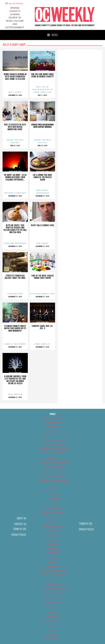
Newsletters (52, 567)
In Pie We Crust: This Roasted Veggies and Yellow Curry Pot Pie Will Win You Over (15, 229)
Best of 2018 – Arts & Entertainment (54, 435)
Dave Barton (15, 394)
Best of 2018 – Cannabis (54, 440)
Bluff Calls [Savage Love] (42, 225)
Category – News (52, 535)
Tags (54, 503)
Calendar (52, 485)
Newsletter (52, 562)
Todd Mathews (15, 293)
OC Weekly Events (52, 603)
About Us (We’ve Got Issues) (52, 418)
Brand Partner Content (15, 141)
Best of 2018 (52, 431)
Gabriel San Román (15, 344)
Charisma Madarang (15, 243)
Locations (54, 494)
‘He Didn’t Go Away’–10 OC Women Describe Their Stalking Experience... (15, 177)
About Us (21, 518)
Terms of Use (19, 529)
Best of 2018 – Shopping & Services (54, 449)
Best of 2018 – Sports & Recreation (54, 453)
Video (52, 634)
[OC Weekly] (14, 3)
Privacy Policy (18, 535)
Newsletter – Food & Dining (54, 588)
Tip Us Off (52, 630)
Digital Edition (52, 549)
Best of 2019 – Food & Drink (54, 471)
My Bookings (54, 498)
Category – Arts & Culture (52, 512)
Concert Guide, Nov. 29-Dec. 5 (42, 327)
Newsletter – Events (54, 579)
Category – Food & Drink (52, 526)
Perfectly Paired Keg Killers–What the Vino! (15, 277)
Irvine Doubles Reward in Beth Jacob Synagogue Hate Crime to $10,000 (15, 76)
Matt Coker (15, 92)
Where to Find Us (52, 639)
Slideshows (52, 612)
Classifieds (52, 540)
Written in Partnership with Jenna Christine (42, 89)
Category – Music (52, 531)
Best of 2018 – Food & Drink (54, 444)
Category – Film (52, 521)
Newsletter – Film (54, 584)
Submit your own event (52, 621)
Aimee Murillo (42, 344)
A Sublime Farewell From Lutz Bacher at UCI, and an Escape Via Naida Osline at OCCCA (15, 380)
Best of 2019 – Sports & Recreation (54, 480)
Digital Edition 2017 (54, 552)
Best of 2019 (52, 458)
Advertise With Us (52, 422)
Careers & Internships (52, 508)
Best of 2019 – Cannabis (54, 467)
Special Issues (52, 616)
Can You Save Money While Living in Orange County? (42, 75)
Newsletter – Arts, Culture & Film (54, 570)
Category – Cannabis (52, 517)
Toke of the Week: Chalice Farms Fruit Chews (42, 277)
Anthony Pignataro (15, 192)
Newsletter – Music (54, 593)
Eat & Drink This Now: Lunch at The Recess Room (42, 177)
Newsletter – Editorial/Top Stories (54, 575)
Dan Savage (42, 243)
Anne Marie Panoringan (42, 191)
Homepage (52, 558)
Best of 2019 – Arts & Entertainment (54, 462)
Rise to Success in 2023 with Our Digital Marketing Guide (15, 127)
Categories (54, 489)
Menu (55, 34)
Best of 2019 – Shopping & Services (54, 476)
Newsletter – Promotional (54, 597)
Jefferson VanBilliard (42, 293)
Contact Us (20, 524)
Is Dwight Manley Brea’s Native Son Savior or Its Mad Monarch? (15, 328)
